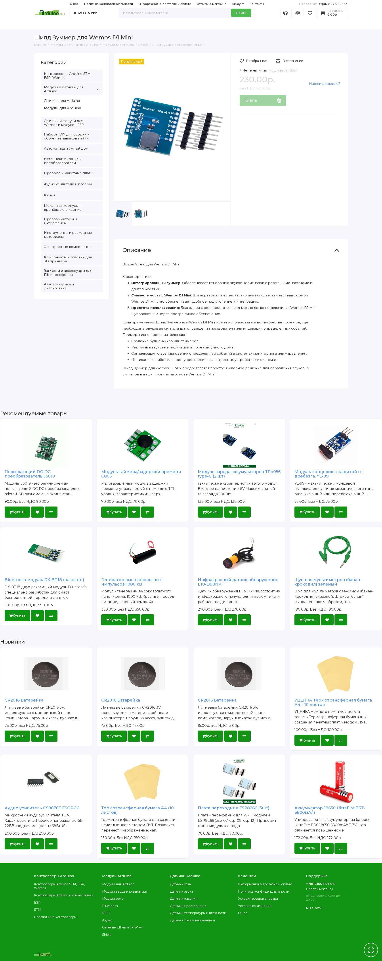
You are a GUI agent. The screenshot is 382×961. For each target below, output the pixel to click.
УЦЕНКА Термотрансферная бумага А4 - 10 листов (333, 702)
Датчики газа (180, 884)
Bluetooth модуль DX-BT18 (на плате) (44, 579)
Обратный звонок (319, 889)
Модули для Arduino (62, 108)
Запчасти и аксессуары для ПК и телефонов (68, 273)
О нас (242, 913)
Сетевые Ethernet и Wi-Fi (122, 927)
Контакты (256, 4)
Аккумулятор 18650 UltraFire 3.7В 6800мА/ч (329, 810)
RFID (106, 913)
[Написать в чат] (371, 950)
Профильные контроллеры (55, 917)
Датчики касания (183, 899)
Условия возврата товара (258, 899)
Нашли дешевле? (324, 83)
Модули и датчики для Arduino (64, 89)
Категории (87, 12)
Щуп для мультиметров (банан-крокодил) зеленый (328, 582)
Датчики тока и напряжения (192, 920)
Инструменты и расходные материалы (68, 234)
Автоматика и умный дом (66, 148)
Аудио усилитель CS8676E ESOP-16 (42, 808)
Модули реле (113, 899)
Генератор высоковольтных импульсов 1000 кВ (131, 582)
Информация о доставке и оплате (164, 4)
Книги (49, 195)
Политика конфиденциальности (108, 4)
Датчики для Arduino (62, 101)
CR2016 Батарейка (24, 700)
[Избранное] (310, 13)
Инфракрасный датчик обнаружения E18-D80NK (238, 582)
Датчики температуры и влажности (198, 913)
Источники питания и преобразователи (63, 161)
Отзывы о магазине (211, 4)
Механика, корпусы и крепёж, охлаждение (63, 207)
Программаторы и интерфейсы (60, 221)
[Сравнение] (298, 13)
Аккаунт (238, 4)
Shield (106, 935)
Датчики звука (181, 891)
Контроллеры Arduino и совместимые (64, 895)
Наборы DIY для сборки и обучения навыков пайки (67, 136)
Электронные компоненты (67, 247)
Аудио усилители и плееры (68, 184)
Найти (241, 13)
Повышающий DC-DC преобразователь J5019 (30, 474)
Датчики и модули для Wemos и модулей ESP (64, 123)
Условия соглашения (254, 906)
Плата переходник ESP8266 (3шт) (233, 808)
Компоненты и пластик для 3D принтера (68, 259)
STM (37, 910)
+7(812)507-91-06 (321, 4)
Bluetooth (110, 906)
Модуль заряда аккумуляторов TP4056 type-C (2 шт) (239, 474)
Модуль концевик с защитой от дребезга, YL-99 (328, 474)
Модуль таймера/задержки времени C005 (141, 474)
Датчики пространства (188, 906)
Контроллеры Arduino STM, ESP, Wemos (67, 76)
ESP (37, 903)
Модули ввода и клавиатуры (124, 891)
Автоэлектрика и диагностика (59, 286)
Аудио (107, 920)
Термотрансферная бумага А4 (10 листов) (137, 810)
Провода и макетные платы (68, 173)
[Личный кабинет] (285, 13)
